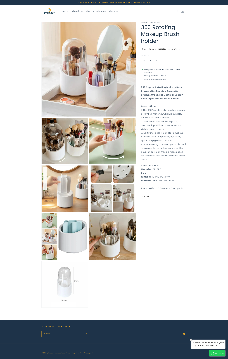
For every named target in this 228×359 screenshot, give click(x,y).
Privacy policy (89, 353)
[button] (177, 11)
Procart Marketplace (56, 353)
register (162, 49)
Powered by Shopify (74, 353)
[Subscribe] (86, 334)
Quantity (145, 55)
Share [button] (146, 196)
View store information (155, 79)
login (152, 49)
